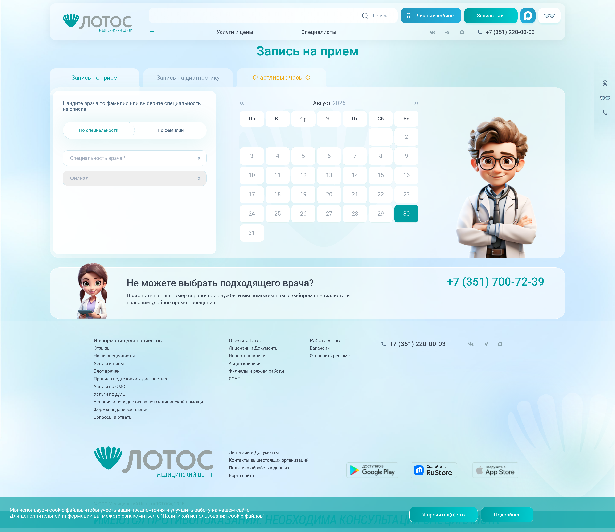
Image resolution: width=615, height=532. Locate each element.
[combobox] (135, 158)
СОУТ (234, 378)
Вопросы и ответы (113, 417)
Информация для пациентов (128, 340)
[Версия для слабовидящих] (605, 98)
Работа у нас (325, 340)
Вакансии (320, 348)
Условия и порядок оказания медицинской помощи (148, 402)
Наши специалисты (114, 355)
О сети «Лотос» (247, 340)
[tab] (281, 77)
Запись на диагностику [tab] (188, 77)
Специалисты (318, 32)
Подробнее (507, 515)
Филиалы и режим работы (256, 371)
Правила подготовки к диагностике (131, 378)
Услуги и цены (235, 32)
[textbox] (134, 158)
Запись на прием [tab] (94, 77)
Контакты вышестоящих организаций (269, 460)
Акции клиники (245, 363)
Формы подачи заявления (121, 409)
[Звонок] (605, 117)
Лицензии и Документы (254, 348)
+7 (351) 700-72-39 (495, 281)
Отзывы (102, 348)
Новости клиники (247, 355)
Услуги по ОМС (109, 386)
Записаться (491, 16)
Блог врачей (107, 371)
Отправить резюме (330, 355)
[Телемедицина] (605, 87)
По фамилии (171, 130)
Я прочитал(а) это (443, 515)
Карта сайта (241, 475)
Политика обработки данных (259, 468)
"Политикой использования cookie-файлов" (212, 516)
